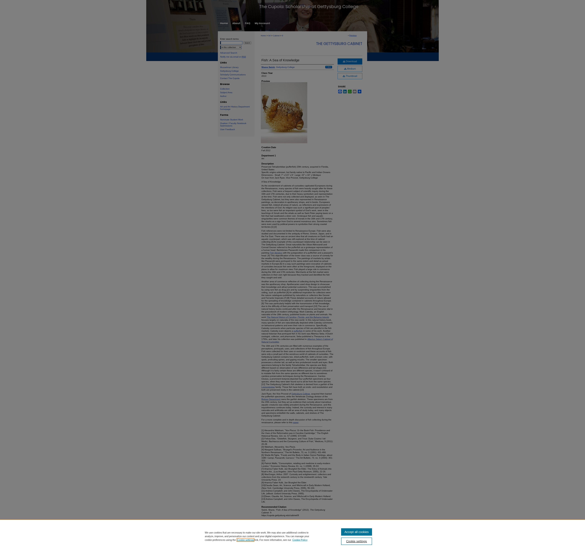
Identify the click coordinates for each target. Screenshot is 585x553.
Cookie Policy (299, 540)
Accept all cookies (356, 532)
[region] (292, 536)
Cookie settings (245, 540)
